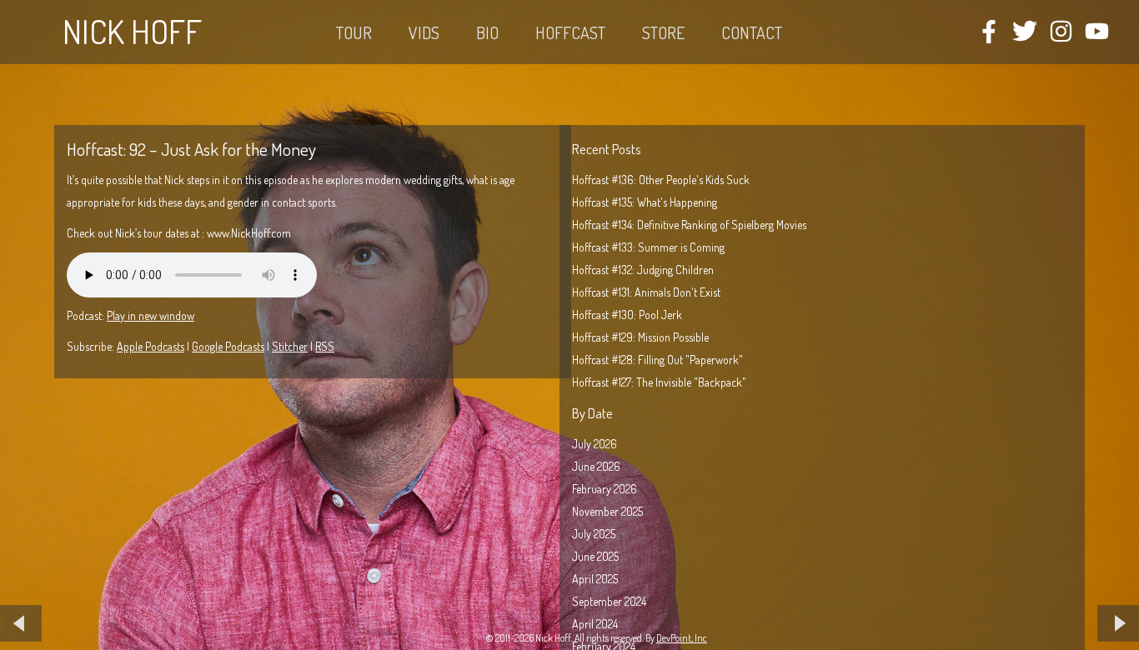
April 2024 (595, 624)
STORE (663, 32)
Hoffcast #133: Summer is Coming (648, 247)
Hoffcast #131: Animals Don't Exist (646, 292)
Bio (487, 32)
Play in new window (150, 315)
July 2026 (594, 444)
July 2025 (593, 534)
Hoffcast (570, 32)
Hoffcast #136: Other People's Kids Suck (661, 179)
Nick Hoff (132, 31)
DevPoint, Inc (681, 638)
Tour (354, 32)
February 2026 (604, 489)
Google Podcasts (228, 346)
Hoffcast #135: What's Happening (644, 202)
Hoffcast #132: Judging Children (643, 269)
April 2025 (595, 579)
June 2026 (596, 466)
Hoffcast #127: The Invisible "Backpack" (659, 382)
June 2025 (595, 556)
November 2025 (607, 511)
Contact (751, 32)
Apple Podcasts (150, 346)
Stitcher (290, 346)
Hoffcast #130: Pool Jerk (627, 315)
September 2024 (609, 601)
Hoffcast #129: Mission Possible (640, 337)
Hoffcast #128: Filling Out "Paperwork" (657, 359)
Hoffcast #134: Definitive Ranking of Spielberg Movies (689, 225)
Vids (424, 32)
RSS (324, 346)
